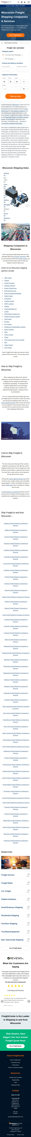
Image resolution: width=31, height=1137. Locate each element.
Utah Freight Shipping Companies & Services (16, 802)
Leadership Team (15, 1062)
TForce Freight (8, 334)
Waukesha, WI (7, 219)
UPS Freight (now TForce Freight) (14, 340)
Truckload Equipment (10, 932)
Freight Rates (7, 883)
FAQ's (15, 1082)
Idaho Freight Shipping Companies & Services (16, 597)
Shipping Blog (15, 1080)
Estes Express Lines (10, 291)
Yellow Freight (8, 345)
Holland (6, 306)
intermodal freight (10, 117)
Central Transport (9, 283)
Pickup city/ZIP (6, 66)
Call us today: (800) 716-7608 (15, 6)
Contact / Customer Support (15, 1067)
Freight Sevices (7, 875)
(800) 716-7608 (15, 1095)
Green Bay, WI (5, 186)
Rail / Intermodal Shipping (12, 940)
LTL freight (19, 117)
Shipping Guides (15, 1085)
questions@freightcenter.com (15, 1116)
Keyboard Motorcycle (10, 309)
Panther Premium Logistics (12, 316)
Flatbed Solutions (8, 899)
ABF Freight (7, 278)
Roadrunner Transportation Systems (14, 327)
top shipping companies (18, 111)
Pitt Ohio (6, 322)
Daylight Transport (9, 285)
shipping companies (20, 256)
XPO (5, 342)
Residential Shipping (10, 915)
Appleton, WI (6, 174)
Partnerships (15, 1065)
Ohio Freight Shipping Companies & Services (16, 746)
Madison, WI (6, 201)
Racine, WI (6, 214)
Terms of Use (20, 1134)
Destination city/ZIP (22, 66)
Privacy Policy (10, 1134)
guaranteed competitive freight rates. (11, 123)
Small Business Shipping (12, 907)
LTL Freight (6, 891)
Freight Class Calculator (15, 1077)
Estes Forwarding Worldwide (12, 293)
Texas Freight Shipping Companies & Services (16, 798)
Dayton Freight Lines (10, 288)
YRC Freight (8, 347)
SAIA (5, 332)
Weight (4, 85)
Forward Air (7, 298)
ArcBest (6, 280)
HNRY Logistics (9, 304)
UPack (6, 337)
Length (4, 78)
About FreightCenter (15, 1060)
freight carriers (23, 258)
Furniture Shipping (9, 924)
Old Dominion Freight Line (12, 314)
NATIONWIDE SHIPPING (10, 43)
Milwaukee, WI (7, 205)
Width (9, 78)
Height (16, 78)
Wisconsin (15, 104)
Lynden (6, 311)
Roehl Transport (9, 329)
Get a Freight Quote (15, 35)
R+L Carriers (8, 324)
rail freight (11, 119)
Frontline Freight (9, 301)
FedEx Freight (8, 296)
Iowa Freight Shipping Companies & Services (16, 615)
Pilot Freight (7, 319)
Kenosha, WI (6, 196)
